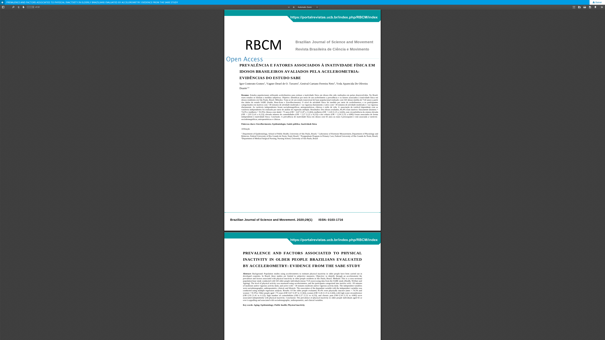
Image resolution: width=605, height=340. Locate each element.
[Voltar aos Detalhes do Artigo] (2, 2)
